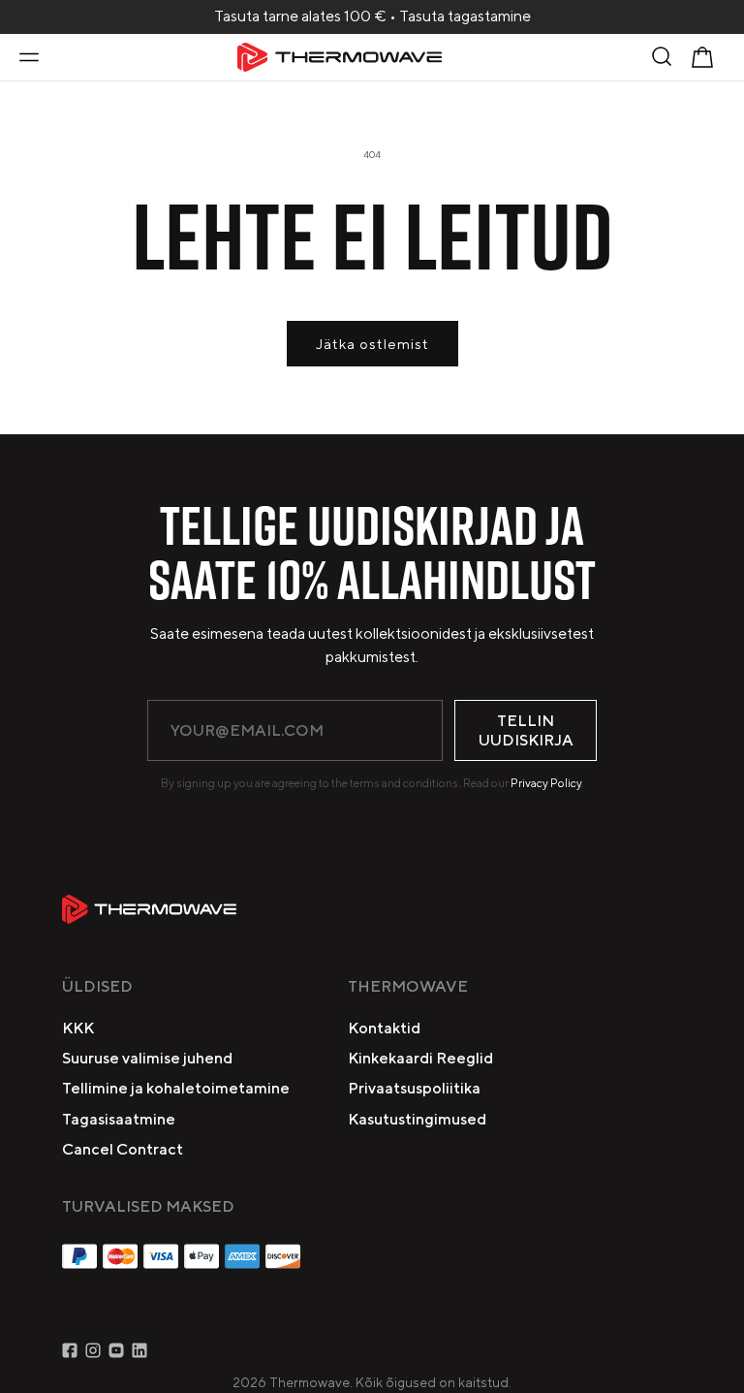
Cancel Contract (122, 1149)
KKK (78, 1028)
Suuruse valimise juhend (147, 1058)
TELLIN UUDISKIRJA (526, 730)
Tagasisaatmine (118, 1119)
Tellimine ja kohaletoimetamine (176, 1088)
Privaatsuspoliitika (414, 1088)
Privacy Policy (546, 783)
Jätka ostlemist (372, 343)
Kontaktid (384, 1028)
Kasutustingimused (417, 1119)
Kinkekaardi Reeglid (420, 1058)
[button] (29, 57)
